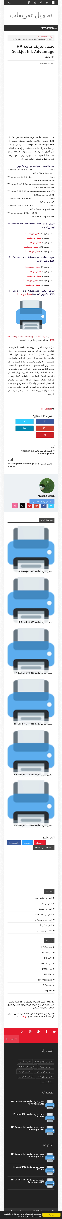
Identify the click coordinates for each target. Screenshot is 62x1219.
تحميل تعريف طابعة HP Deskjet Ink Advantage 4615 (32, 51)
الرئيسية (50, 37)
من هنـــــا (23, 1016)
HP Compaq (46, 947)
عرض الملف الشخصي (40, 502)
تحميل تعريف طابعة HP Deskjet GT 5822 (33, 774)
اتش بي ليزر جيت (44, 931)
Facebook (14, 843)
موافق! (51, 1215)
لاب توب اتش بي (26, 1076)
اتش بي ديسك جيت (43, 914)
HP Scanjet (47, 985)
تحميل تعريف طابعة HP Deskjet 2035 (35, 571)
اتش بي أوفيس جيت (43, 898)
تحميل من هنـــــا (32, 233)
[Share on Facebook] (45, 421)
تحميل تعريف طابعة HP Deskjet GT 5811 (33, 724)
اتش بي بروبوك (45, 909)
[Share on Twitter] (24, 421)
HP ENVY (47, 958)
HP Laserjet (46, 963)
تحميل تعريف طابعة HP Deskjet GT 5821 (33, 825)
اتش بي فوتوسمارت (43, 920)
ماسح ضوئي (47, 1081)
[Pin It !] (45, 435)
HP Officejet (46, 969)
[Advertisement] (31, 104)
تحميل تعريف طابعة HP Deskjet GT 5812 (33, 673)
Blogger (39, 843)
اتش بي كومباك (45, 925)
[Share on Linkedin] (24, 428)
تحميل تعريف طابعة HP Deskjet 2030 (35, 622)
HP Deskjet (42, 37)
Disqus (27, 843)
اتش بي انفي (46, 903)
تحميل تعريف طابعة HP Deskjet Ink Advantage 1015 (27, 1102)
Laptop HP (47, 991)
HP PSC (48, 974)
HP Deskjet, (45, 64)
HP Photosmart (45, 980)
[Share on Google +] (45, 428)
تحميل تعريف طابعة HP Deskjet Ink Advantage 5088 (27, 1180)
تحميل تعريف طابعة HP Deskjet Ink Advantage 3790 (27, 1155)
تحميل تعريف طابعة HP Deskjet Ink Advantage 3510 (27, 1128)
